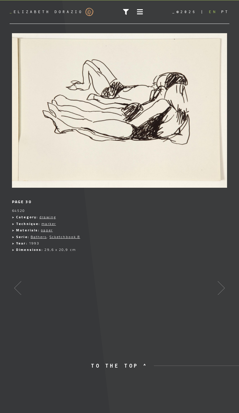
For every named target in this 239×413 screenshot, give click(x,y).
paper (47, 230)
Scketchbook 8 (65, 237)
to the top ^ (119, 366)
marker (48, 223)
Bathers (39, 237)
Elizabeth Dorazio (46, 12)
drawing (47, 217)
